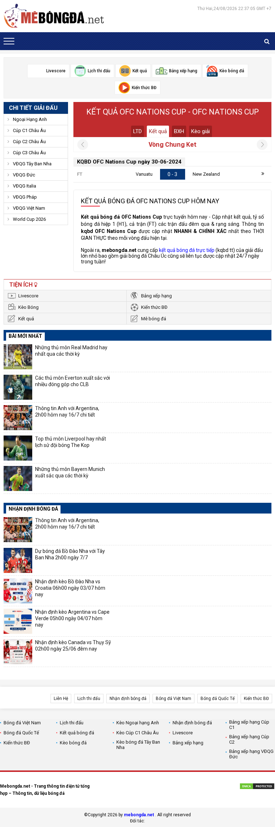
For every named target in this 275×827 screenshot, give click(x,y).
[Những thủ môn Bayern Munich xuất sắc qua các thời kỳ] (18, 478)
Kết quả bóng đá (77, 732)
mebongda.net (139, 814)
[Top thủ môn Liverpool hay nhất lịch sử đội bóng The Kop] (18, 448)
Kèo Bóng (28, 307)
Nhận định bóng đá (128, 698)
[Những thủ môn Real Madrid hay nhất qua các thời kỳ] (18, 356)
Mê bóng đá (153, 318)
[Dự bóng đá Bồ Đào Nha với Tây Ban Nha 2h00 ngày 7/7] (18, 560)
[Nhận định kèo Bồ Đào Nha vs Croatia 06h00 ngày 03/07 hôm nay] (18, 590)
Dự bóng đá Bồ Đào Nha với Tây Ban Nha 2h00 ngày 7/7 (70, 554)
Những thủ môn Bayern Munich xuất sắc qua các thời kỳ (70, 472)
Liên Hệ (61, 698)
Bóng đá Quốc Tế (218, 698)
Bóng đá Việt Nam (173, 698)
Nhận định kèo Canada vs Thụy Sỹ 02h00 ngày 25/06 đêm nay (73, 645)
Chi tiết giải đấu (33, 107)
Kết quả (158, 131)
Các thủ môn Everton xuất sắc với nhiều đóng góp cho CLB (72, 381)
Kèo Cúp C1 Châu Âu (137, 732)
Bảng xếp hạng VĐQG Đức (251, 754)
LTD (137, 131)
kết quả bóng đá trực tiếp (186, 250)
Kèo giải (200, 131)
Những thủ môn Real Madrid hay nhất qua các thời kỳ (71, 351)
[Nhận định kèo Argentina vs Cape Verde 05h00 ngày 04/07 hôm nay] (18, 621)
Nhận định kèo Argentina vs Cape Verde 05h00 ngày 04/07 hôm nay (72, 618)
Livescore (28, 295)
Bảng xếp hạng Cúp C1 (249, 724)
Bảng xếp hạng (156, 295)
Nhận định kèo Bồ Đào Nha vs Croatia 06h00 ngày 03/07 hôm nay (70, 588)
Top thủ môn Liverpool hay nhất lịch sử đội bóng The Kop (70, 442)
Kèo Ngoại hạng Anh (137, 722)
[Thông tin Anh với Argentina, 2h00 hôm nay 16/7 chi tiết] (18, 417)
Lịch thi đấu (88, 698)
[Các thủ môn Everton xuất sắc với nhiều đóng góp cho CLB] (18, 387)
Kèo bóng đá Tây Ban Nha (138, 744)
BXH (179, 131)
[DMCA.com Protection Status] (257, 787)
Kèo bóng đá (73, 742)
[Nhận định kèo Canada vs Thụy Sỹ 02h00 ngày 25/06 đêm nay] (18, 651)
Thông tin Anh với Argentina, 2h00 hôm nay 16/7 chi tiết (67, 411)
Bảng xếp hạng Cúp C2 (249, 739)
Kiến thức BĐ (154, 307)
